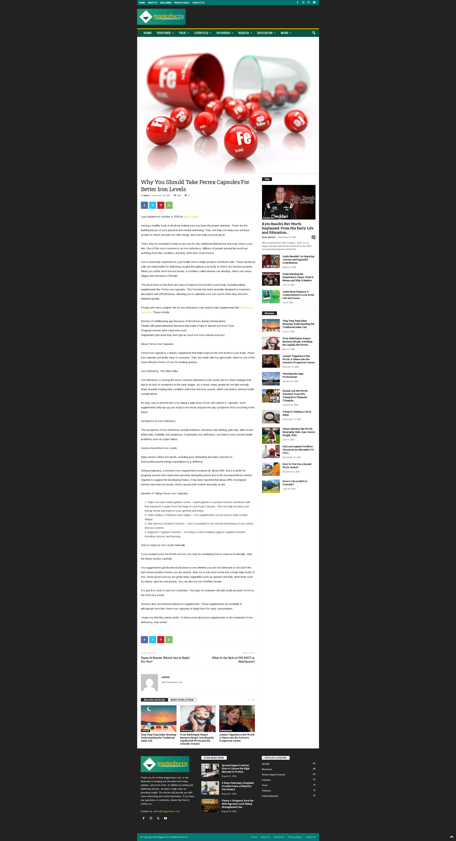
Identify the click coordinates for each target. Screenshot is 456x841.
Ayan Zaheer (191, 216)
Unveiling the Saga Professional (293, 375)
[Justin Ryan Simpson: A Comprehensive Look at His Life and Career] (271, 296)
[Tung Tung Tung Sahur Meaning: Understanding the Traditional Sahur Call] (159, 718)
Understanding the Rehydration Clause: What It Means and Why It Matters (298, 277)
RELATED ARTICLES (154, 699)
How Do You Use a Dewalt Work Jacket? (297, 465)
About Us (152, 2)
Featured (164, 33)
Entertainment (187, 731)
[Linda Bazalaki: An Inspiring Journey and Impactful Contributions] (271, 261)
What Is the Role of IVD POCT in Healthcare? (233, 659)
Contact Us (198, 2)
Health (243, 33)
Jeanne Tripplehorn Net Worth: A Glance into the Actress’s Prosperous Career (237, 737)
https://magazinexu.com (172, 682)
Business (223, 33)
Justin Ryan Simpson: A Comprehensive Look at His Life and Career (298, 295)
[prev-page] (249, 700)
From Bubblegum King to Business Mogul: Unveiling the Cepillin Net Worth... (297, 341)
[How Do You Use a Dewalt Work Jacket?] (271, 469)
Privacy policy (182, 2)
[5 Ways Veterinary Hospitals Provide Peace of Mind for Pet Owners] (210, 788)
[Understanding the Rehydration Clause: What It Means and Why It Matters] (271, 279)
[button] (314, 33)
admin (147, 195)
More (284, 33)
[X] (309, 2)
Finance (266, 779)
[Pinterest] (160, 205)
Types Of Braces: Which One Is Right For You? (165, 659)
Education (265, 33)
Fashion (266, 790)
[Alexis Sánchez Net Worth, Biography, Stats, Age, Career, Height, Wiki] (271, 435)
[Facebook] (298, 2)
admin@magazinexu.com (166, 811)
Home (142, 2)
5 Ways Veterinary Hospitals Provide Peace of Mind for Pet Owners (238, 786)
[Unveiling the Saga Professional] (271, 378)
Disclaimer (166, 2)
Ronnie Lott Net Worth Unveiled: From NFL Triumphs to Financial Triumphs (295, 395)
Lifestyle (201, 33)
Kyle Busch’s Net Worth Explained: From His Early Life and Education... (287, 228)
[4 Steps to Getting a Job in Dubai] (271, 416)
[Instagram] (303, 2)
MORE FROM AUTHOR (182, 699)
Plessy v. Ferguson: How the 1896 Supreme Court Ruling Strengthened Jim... (237, 804)
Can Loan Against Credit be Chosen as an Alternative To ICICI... (298, 449)
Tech (182, 33)
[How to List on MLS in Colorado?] (271, 486)
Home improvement (273, 774)
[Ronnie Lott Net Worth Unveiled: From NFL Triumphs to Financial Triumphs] (271, 395)
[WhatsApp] (169, 205)
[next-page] (253, 700)
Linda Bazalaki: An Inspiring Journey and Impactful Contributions (298, 259)
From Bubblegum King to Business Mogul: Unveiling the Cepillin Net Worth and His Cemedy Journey (197, 739)
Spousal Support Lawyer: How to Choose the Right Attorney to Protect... (236, 768)
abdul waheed (268, 237)
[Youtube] (314, 2)
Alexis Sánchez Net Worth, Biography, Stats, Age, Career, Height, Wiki (299, 432)
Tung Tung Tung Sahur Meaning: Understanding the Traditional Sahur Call (159, 737)
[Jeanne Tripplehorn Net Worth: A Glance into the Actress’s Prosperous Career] (237, 718)
